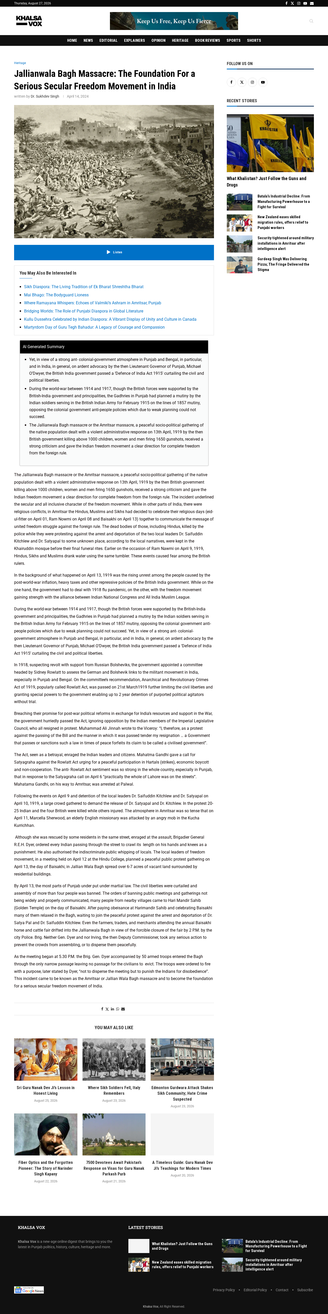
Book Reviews (207, 40)
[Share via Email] (123, 1009)
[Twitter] (292, 3)
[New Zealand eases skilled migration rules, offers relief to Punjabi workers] (239, 223)
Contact (282, 1290)
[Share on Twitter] (107, 1009)
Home (72, 40)
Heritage (180, 40)
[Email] (312, 3)
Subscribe (305, 1290)
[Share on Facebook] (102, 1009)
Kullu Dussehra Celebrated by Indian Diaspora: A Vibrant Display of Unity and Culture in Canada (110, 319)
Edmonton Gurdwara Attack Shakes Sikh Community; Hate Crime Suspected (182, 1093)
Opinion (158, 40)
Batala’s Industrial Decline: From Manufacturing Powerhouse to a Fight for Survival (284, 201)
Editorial (108, 40)
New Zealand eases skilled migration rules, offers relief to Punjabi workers (283, 222)
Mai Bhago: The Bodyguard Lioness (56, 295)
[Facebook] (286, 3)
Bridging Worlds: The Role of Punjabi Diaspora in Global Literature (83, 311)
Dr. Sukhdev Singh (45, 96)
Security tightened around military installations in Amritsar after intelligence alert (286, 243)
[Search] (311, 21)
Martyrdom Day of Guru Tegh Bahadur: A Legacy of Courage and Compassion (94, 327)
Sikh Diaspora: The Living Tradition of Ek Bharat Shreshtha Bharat (84, 286)
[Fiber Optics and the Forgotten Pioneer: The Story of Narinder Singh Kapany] (45, 1134)
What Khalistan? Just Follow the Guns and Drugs (266, 181)
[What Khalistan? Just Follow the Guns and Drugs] (270, 143)
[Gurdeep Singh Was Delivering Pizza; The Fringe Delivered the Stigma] (239, 265)
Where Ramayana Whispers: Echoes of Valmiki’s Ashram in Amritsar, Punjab (92, 302)
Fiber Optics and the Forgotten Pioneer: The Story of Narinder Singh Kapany (45, 1168)
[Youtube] (305, 3)
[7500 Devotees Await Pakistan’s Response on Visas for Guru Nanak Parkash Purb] (114, 1134)
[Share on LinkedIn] (112, 1009)
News (88, 40)
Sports (234, 40)
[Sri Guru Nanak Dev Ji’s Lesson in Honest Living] (45, 1059)
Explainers (134, 40)
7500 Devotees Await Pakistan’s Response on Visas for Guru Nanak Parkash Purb (114, 1168)
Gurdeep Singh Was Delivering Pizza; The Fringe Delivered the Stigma (283, 264)
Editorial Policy (255, 1290)
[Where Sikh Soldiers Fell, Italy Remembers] (114, 1059)
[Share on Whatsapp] (117, 1009)
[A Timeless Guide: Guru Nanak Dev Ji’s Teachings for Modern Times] (182, 1134)
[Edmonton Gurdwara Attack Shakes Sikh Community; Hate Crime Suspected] (182, 1059)
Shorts (254, 40)
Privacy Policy (224, 1290)
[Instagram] (299, 3)
